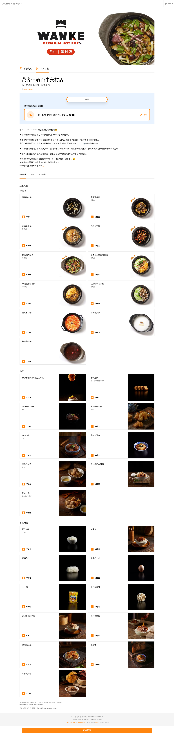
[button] (53, 207)
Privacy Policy (82, 722)
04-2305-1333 (30, 89)
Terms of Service (70, 722)
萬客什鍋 (6, 3)
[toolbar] (33, 175)
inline (96, 722)
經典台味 (23, 174)
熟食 (32, 174)
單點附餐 (42, 174)
